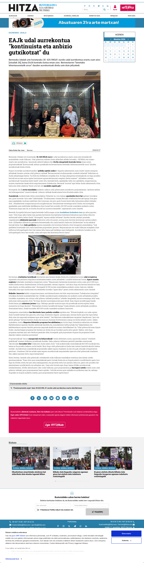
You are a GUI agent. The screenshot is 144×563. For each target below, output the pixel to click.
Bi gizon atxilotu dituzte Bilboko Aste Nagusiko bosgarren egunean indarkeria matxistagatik (111, 474)
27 (99, 150)
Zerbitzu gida (94, 16)
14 (124, 51)
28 (111, 45)
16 (133, 51)
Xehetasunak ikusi (12, 559)
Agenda (30, 16)
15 (128, 51)
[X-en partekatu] (39, 398)
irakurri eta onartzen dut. (56, 510)
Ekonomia (14, 33)
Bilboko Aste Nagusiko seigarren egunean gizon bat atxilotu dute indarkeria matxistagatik (70, 474)
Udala (23, 33)
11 (110, 51)
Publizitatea (72, 522)
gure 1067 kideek (18, 536)
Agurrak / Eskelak (71, 16)
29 (116, 45)
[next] (128, 39)
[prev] (110, 39)
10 (106, 51)
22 (128, 54)
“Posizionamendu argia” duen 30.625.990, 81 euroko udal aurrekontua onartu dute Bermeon (47, 388)
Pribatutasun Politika (47, 510)
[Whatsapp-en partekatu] (64, 398)
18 (110, 54)
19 (115, 54)
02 (97, 150)
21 (124, 54)
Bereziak (114, 16)
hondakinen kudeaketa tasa (71, 212)
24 (106, 57)
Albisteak (13, 16)
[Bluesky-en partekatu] (51, 398)
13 (119, 51)
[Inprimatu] (77, 398)
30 (120, 45)
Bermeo (30, 150)
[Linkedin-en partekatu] (70, 398)
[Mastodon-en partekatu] (45, 398)
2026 (94, 150)
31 (125, 45)
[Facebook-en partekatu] (32, 398)
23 (133, 54)
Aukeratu (125, 540)
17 (106, 54)
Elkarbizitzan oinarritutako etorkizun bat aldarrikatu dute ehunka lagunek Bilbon (29, 473)
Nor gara (131, 16)
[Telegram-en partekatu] (58, 398)
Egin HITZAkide (54, 425)
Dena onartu (126, 533)
